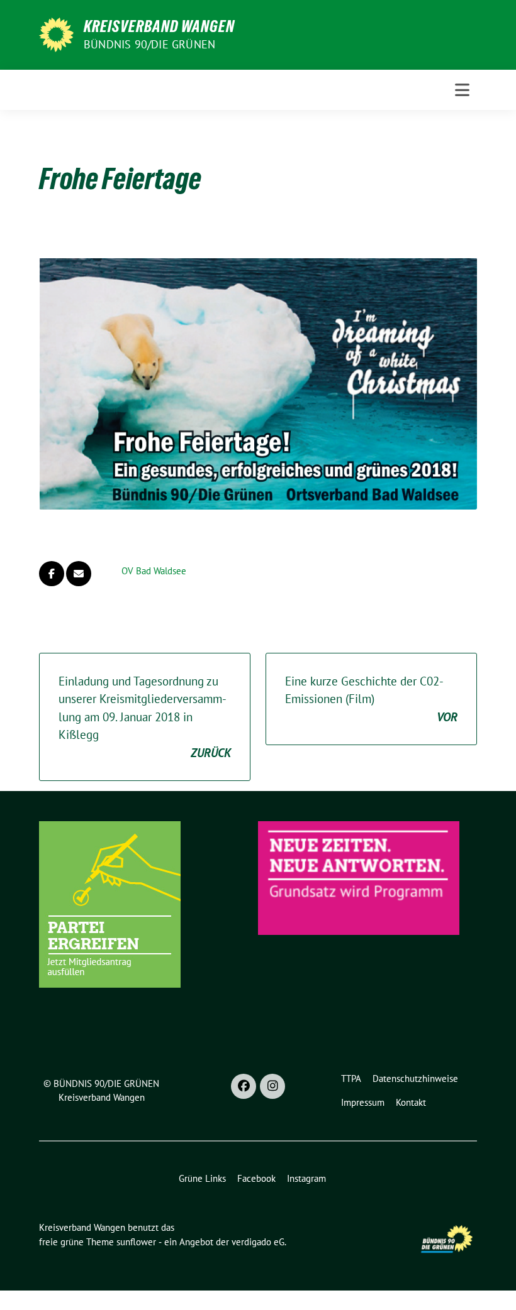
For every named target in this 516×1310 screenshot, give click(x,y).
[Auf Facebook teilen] (51, 573)
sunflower (136, 1242)
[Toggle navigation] (462, 90)
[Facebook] (243, 1086)
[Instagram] (272, 1086)
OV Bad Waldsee (153, 571)
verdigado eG (258, 1242)
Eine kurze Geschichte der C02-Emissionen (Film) (371, 699)
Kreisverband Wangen (159, 26)
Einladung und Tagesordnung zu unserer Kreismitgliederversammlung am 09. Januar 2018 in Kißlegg (145, 717)
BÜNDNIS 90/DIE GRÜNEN (149, 44)
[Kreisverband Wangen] (56, 33)
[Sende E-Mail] (78, 573)
